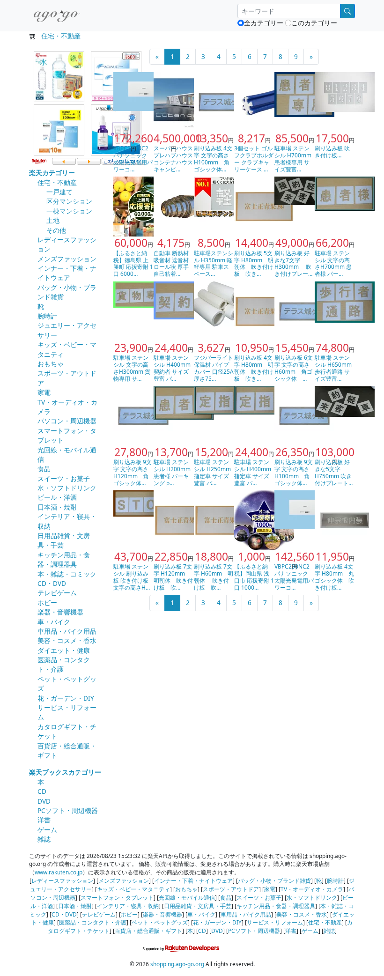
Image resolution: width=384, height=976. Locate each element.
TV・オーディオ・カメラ (312, 889)
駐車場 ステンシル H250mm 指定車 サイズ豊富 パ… (212, 472)
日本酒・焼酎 (57, 507)
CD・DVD (51, 583)
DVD (44, 801)
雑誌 (44, 839)
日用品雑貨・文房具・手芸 (197, 905)
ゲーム (47, 829)
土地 (52, 220)
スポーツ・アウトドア (231, 889)
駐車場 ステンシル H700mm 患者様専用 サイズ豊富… (292, 158)
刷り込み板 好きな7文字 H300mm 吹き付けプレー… (293, 263)
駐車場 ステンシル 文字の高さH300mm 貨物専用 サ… (131, 368)
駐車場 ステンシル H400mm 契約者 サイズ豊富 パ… (172, 368)
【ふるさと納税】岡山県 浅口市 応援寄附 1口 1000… (254, 576)
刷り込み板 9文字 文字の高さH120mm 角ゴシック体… (132, 472)
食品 (44, 468)
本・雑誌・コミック (66, 573)
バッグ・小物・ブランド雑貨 (274, 880)
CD (41, 791)
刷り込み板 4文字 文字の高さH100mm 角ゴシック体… (213, 158)
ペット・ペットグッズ (160, 922)
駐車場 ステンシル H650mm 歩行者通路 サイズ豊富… (333, 368)
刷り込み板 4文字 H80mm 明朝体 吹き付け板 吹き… (253, 368)
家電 (44, 392)
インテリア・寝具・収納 (128, 905)
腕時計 (47, 315)
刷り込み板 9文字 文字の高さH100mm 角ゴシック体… (293, 472)
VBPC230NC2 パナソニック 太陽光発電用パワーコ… (294, 576)
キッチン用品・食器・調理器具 (63, 559)
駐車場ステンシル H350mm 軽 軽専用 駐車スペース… (213, 263)
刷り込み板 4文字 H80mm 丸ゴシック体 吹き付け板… (334, 576)
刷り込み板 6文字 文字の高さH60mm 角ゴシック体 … (293, 368)
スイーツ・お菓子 (63, 478)
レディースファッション (62, 880)
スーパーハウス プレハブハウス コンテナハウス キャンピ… (173, 158)
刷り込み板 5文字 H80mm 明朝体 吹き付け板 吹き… (253, 263)
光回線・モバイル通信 (187, 897)
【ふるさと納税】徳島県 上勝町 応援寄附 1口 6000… (133, 263)
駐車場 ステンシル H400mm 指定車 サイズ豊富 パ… (252, 472)
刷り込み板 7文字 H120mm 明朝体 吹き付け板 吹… (173, 576)
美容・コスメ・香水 (66, 640)
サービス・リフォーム (275, 922)
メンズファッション (66, 258)
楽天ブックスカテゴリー (65, 772)
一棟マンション (69, 211)
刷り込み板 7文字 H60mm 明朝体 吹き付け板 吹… (213, 576)
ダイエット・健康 (63, 650)
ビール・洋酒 (57, 497)
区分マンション (69, 201)
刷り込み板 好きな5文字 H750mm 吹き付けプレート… (334, 472)
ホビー (47, 602)
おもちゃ (50, 363)
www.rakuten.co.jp (58, 872)
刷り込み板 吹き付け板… (332, 151)
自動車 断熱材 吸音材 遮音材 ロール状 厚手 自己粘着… (171, 263)
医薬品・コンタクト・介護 (92, 922)
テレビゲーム (57, 592)
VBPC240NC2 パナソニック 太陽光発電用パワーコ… (133, 158)
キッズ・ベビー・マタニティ (133, 889)
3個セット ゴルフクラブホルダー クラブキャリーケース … (253, 158)
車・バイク (53, 621)
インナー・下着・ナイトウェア (66, 273)
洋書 (44, 819)
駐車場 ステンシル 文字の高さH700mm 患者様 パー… (333, 263)
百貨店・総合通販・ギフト (148, 930)
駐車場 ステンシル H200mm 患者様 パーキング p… (172, 472)
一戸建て (59, 191)
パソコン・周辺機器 (66, 420)
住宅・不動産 (61, 35)
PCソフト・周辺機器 (67, 810)
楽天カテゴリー (52, 172)
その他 (56, 230)
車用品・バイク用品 (66, 631)
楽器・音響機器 (60, 611)
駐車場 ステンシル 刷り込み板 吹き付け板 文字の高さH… (131, 576)
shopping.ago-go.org (177, 964)
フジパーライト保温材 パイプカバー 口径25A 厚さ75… (214, 368)
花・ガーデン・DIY (65, 698)
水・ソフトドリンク (66, 487)
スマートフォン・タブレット (117, 897)
